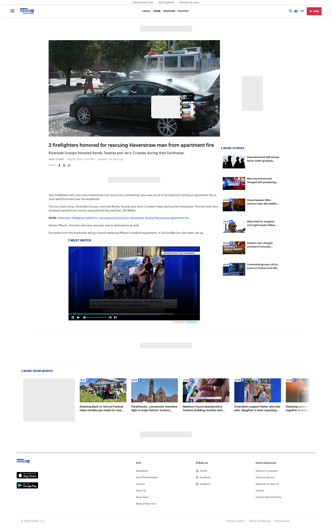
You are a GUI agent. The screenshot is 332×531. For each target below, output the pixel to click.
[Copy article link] (69, 165)
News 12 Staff (56, 159)
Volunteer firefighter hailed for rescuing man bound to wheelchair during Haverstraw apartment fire (123, 218)
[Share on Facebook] (59, 165)
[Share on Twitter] (64, 165)
